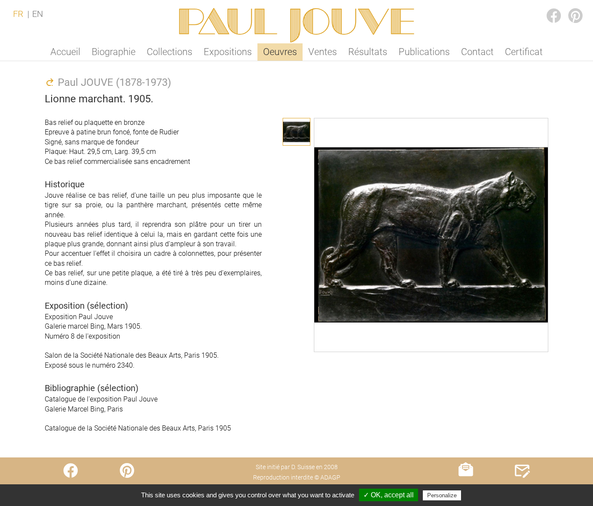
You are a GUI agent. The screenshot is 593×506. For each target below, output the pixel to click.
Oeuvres (280, 51)
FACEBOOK (71, 487)
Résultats (367, 51)
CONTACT (522, 487)
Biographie (113, 51)
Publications (424, 51)
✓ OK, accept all (388, 495)
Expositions (228, 51)
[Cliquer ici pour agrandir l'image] (296, 132)
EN (37, 14)
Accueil (65, 51)
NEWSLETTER (466, 487)
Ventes (322, 51)
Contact (477, 51)
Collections (169, 51)
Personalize (442, 495)
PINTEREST (127, 487)
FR (18, 14)
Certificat (524, 51)
